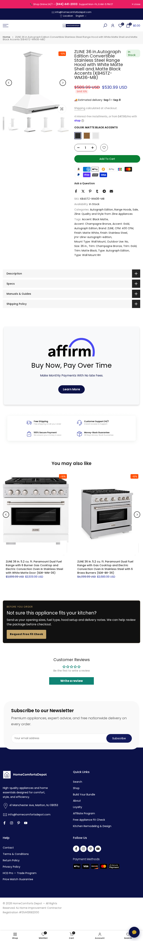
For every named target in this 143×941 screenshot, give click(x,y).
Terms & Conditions (16, 854)
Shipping (79, 108)
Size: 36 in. (80, 246)
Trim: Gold (129, 246)
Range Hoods (122, 209)
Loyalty (77, 807)
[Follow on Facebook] (4, 823)
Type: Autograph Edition (113, 250)
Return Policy (11, 860)
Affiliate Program (84, 813)
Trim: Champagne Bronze (105, 246)
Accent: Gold (120, 224)
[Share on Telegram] (104, 191)
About (77, 801)
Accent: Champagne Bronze (92, 224)
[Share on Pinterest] (90, 191)
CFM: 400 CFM (124, 228)
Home (6, 37)
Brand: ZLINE (106, 228)
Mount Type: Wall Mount (90, 241)
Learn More (71, 389)
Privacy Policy (11, 867)
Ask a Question (84, 183)
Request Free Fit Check (26, 634)
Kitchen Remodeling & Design (92, 826)
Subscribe (119, 738)
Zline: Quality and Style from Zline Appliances (103, 214)
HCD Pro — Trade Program (19, 873)
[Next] (63, 83)
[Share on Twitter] (83, 191)
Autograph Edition (101, 209)
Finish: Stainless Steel (113, 233)
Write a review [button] (71, 681)
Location (68, 15)
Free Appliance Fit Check (89, 820)
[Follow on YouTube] (25, 823)
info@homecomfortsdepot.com (73, 12)
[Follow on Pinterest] (18, 823)
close (7, 4)
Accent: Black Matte (95, 219)
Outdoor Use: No (117, 241)
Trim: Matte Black (85, 250)
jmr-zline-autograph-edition (93, 237)
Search (77, 782)
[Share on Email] (111, 191)
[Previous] (9, 83)
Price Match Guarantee (18, 879)
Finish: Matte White (86, 233)
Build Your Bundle (84, 794)
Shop (76, 788)
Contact (8, 848)
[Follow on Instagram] (11, 823)
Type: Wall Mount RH (87, 255)
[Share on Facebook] (76, 191)
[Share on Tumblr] (97, 191)
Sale (135, 209)
